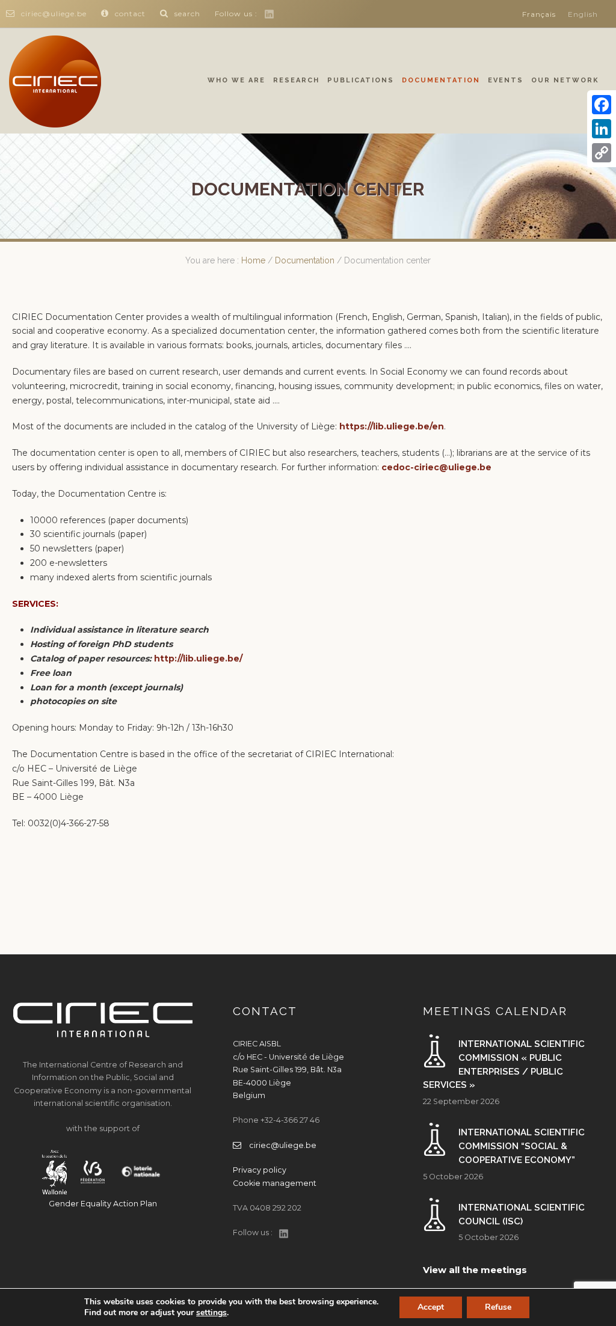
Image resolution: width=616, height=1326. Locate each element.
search (187, 13)
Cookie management (274, 1183)
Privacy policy (259, 1169)
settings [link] (211, 1312)
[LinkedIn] (602, 129)
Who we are (236, 80)
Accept (430, 1307)
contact (130, 13)
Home (253, 260)
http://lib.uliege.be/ (198, 658)
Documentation (441, 80)
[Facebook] (602, 105)
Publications (360, 80)
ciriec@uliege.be (54, 13)
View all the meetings (475, 1269)
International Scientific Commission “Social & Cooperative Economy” (521, 1146)
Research (296, 80)
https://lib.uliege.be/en (391, 426)
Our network (565, 80)
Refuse (498, 1307)
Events (505, 80)
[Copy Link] (602, 153)
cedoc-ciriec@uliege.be (436, 467)
